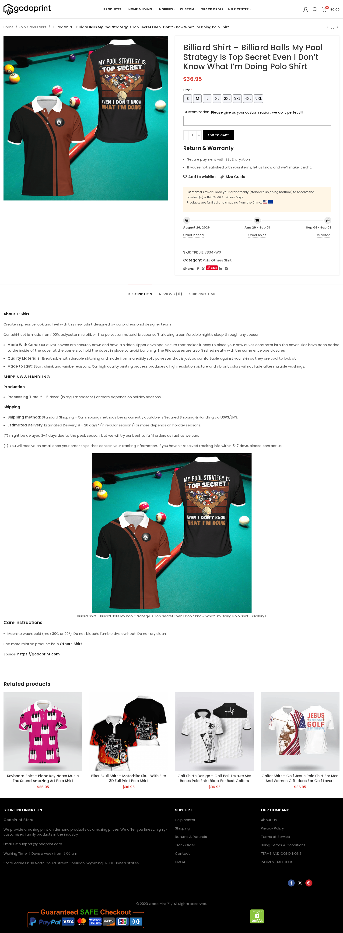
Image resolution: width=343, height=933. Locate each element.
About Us (269, 819)
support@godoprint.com (40, 843)
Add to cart (218, 135)
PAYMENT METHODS (277, 861)
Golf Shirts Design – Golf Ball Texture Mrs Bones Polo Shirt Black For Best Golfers (214, 778)
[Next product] (337, 27)
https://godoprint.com (38, 654)
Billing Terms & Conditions (283, 845)
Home (9, 27)
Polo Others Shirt (33, 27)
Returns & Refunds (191, 836)
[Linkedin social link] (220, 269)
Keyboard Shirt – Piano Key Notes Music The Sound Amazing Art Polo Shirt (43, 778)
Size (187, 89)
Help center (185, 819)
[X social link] (203, 269)
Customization (196, 111)
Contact (182, 853)
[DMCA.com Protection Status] (257, 916)
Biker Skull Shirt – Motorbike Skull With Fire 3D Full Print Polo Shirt (128, 778)
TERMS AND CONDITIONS (281, 853)
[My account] (305, 9)
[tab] (140, 292)
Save (214, 267)
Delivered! (323, 235)
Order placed (193, 235)
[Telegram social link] (226, 269)
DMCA (180, 861)
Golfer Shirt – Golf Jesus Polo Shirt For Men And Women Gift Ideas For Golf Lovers (300, 778)
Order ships (257, 235)
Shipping (182, 828)
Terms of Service (275, 836)
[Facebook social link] (197, 269)
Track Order (185, 845)
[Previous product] (328, 27)
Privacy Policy (272, 828)
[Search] (315, 9)
